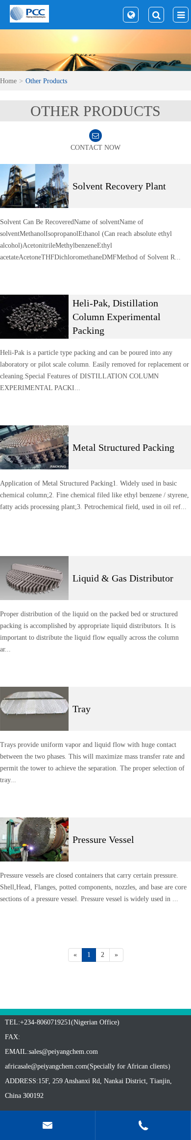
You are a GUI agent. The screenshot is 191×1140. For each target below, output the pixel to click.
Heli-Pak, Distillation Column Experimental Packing (116, 317)
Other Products (46, 81)
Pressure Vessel (103, 839)
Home (8, 81)
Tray (81, 708)
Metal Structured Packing (123, 447)
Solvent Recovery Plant (119, 186)
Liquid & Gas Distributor (122, 578)
